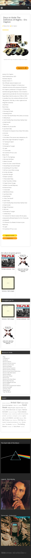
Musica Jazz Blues (7, 376)
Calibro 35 (15, 405)
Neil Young (5, 420)
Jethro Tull (20, 414)
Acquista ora (10, 238)
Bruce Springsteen (7, 405)
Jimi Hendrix (25, 413)
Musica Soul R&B (7, 387)
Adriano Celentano (6, 403)
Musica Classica (7, 361)
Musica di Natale (7, 366)
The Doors (14, 424)
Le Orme (20, 415)
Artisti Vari (16, 402)
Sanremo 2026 (7, 389)
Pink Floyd (20, 420)
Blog (4, 357)
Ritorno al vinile (11, 3)
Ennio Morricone (10, 410)
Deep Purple (11, 407)
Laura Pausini (9, 415)
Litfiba (3, 418)
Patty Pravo (15, 420)
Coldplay (19, 405)
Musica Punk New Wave (9, 379)
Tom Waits (9, 426)
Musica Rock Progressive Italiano (12, 385)
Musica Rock (7, 26)
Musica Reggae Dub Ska (9, 382)
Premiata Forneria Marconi (12, 422)
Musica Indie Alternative (9, 373)
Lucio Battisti (9, 418)
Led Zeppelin (15, 415)
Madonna (21, 418)
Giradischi (5, 360)
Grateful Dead (15, 413)
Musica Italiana (7, 374)
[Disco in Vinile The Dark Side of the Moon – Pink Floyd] (15, 458)
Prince (20, 422)
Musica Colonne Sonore (9, 363)
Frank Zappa (5, 413)
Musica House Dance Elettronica (11, 371)
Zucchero (23, 426)
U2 (12, 426)
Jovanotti (4, 415)
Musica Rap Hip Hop (8, 381)
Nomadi (10, 420)
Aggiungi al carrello (9, 235)
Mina (25, 418)
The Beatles (8, 424)
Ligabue (24, 415)
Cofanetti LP (6, 358)
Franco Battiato (22, 412)
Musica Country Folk (8, 365)
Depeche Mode (20, 407)
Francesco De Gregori (13, 411)
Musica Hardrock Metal (9, 369)
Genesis (9, 413)
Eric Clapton (14, 26)
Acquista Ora (21, 68)
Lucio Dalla (16, 418)
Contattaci (23, 553)
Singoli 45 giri (6, 390)
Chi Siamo (9, 553)
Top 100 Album (7, 392)
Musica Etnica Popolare (9, 368)
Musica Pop (6, 377)
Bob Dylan (24, 403)
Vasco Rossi (17, 426)
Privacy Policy (16, 553)
